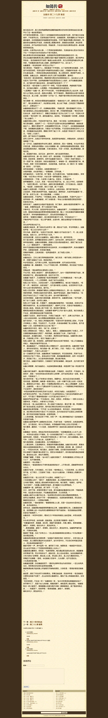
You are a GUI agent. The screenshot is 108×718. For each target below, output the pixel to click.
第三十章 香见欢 (36, 622)
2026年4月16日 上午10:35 (32, 633)
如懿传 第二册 (43, 11)
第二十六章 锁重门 (28, 705)
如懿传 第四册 (58, 11)
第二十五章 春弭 (27, 706)
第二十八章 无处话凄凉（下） (30, 701)
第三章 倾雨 (59, 708)
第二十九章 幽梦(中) (29, 698)
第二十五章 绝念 (60, 705)
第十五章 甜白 (59, 701)
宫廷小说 (58, 9)
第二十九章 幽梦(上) (29, 699)
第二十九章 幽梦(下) (29, 696)
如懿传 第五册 (65, 11)
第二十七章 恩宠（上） (61, 693)
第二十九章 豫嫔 (60, 696)
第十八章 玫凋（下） (61, 706)
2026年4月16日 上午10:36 (32, 650)
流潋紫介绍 (52, 9)
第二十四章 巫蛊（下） (61, 698)
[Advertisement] (54, 23)
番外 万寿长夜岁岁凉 (28, 693)
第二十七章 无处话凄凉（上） (31, 703)
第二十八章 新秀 (36, 624)
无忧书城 (63, 715)
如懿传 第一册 (36, 11)
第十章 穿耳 (59, 703)
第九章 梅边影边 (60, 694)
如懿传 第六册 (72, 11)
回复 (28, 639)
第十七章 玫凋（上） (61, 699)
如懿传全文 (45, 9)
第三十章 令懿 (27, 694)
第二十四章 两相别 (28, 708)
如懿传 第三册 (50, 11)
